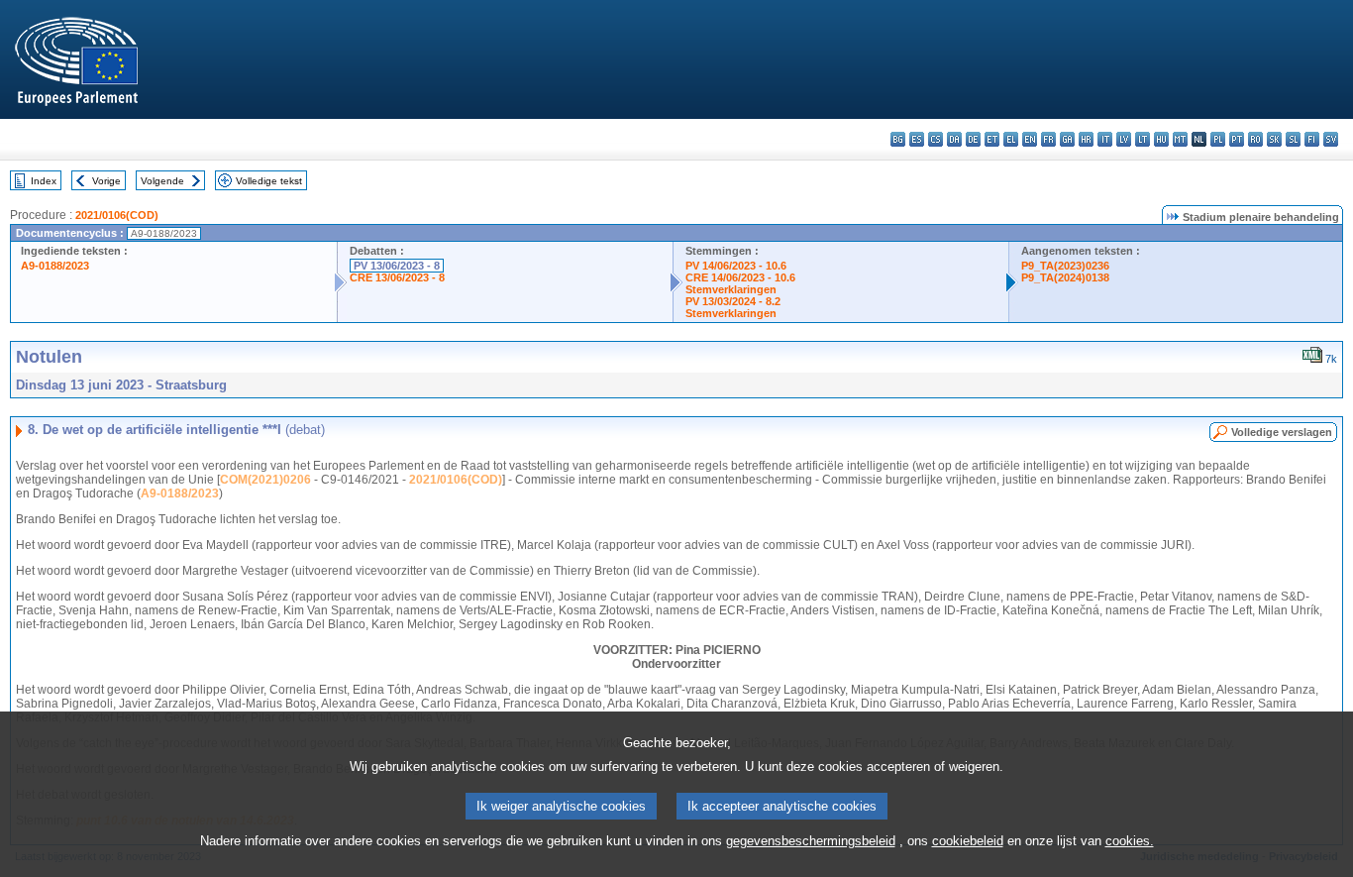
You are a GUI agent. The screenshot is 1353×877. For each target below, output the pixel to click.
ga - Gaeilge (1067, 139)
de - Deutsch (973, 139)
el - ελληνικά (1010, 139)
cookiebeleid (967, 840)
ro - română (1255, 139)
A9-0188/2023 (55, 266)
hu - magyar (1161, 139)
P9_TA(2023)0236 (1065, 266)
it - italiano (1104, 139)
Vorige (106, 180)
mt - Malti (1180, 139)
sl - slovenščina (1293, 139)
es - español (916, 139)
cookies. (1129, 840)
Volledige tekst (269, 180)
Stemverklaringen (731, 289)
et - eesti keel (992, 139)
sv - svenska (1330, 139)
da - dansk (954, 139)
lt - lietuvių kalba (1142, 139)
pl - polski (1217, 139)
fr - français (1048, 139)
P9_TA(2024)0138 (1065, 277)
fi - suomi (1311, 139)
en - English (1029, 139)
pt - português (1236, 139)
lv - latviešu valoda (1123, 139)
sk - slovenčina (1274, 139)
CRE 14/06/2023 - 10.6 (740, 277)
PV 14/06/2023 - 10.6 (735, 266)
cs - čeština (935, 139)
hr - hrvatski (1086, 139)
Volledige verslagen (1281, 432)
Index (43, 180)
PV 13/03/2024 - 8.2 (733, 301)
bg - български (897, 139)
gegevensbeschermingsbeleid (810, 840)
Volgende (162, 180)
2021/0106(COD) (116, 215)
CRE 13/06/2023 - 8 (397, 277)
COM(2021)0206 (265, 480)
